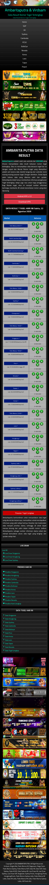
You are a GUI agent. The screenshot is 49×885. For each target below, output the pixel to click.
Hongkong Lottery (15, 501)
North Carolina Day (15, 238)
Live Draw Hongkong (12, 556)
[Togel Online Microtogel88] (24, 662)
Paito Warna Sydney (10, 869)
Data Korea (9, 636)
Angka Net (13, 866)
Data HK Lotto (12, 878)
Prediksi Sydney (11, 579)
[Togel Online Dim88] (24, 85)
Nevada (24, 50)
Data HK (32, 869)
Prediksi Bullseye (11, 586)
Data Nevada (9, 647)
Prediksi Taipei (10, 596)
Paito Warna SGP (23, 869)
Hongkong (15, 438)
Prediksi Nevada (11, 600)
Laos (24, 58)
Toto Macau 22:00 (15, 413)
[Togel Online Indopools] (24, 835)
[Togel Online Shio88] (24, 845)
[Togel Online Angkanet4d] (24, 824)
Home (24, 22)
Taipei (24, 62)
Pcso (15, 363)
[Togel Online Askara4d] (24, 712)
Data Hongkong (10, 619)
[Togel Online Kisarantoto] (24, 116)
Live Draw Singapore (12, 553)
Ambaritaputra (8, 161)
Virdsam (7, 866)
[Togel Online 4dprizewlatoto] (24, 743)
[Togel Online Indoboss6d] (24, 672)
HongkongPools (9, 876)
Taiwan (15, 388)
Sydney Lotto (15, 463)
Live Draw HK (33, 871)
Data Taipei (9, 643)
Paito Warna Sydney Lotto (25, 876)
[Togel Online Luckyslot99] (24, 774)
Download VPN (24, 201)
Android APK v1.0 (24, 196)
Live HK (4, 550)
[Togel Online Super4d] (24, 95)
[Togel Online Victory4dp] (24, 682)
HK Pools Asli (26, 881)
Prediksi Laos (10, 593)
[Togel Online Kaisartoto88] (24, 753)
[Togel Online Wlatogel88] (24, 733)
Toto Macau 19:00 (15, 351)
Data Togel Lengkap (12, 650)
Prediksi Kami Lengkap (13, 603)
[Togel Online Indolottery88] (24, 814)
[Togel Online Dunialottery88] (24, 794)
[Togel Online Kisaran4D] (24, 106)
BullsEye (24, 46)
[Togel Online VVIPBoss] (24, 75)
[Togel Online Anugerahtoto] (24, 804)
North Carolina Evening (15, 251)
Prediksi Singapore (12, 572)
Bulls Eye (15, 276)
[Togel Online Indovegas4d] (24, 855)
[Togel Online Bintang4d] (24, 723)
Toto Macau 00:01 (15, 226)
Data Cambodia (10, 626)
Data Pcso (8, 633)
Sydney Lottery (15, 488)
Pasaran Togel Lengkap (24, 513)
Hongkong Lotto (15, 476)
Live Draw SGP (12, 873)
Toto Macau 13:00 (15, 288)
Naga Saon (41, 866)
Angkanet (21, 873)
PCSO (24, 42)
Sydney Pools (29, 873)
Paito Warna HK (23, 866)
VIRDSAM (39, 161)
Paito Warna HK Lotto (24, 878)
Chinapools (15, 313)
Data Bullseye (10, 629)
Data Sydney (9, 622)
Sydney (24, 34)
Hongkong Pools (41, 873)
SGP (24, 26)
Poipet (24, 66)
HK (25, 30)
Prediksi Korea (10, 589)
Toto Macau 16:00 (15, 326)
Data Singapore (10, 615)
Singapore (15, 338)
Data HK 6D (13, 871)
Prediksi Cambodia (11, 582)
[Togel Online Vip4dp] (24, 784)
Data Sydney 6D (23, 871)
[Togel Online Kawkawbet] (24, 692)
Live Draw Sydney (11, 560)
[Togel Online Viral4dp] (24, 136)
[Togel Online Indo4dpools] (24, 763)
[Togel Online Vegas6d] (24, 702)
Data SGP (39, 869)
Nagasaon (33, 866)
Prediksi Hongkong (12, 575)
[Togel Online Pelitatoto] (24, 126)
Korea (24, 54)
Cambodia (24, 38)
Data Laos (8, 640)
